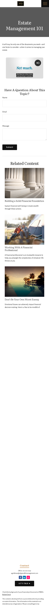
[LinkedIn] (24, 577)
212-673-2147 (27, 571)
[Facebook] (20, 577)
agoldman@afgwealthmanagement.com (24, 573)
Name (4, 98)
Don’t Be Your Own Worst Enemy (22, 299)
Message (5, 126)
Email (4, 112)
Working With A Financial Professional (18, 249)
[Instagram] (28, 577)
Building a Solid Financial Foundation (24, 201)
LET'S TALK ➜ (24, 583)
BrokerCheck (6, 594)
